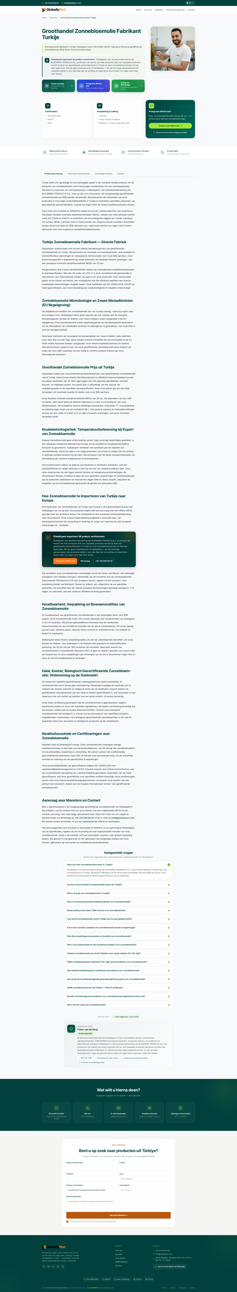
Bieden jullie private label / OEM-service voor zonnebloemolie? (96, 910)
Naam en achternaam (74, 1163)
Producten (53, 18)
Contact (191, 10)
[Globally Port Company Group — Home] (75, 1247)
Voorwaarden (182, 1288)
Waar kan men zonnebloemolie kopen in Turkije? (90, 864)
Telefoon (69, 1174)
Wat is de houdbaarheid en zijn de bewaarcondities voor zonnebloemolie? (102, 944)
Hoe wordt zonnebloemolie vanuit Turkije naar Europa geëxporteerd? (99, 919)
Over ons (148, 10)
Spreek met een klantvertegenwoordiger (171, 132)
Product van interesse (74, 1185)
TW (49, 1266)
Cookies (172, 1288)
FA (53, 1266)
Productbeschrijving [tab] (53, 173)
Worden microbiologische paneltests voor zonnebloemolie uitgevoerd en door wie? (106, 996)
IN (58, 1266)
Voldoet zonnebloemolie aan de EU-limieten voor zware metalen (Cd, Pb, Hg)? (103, 953)
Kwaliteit (192, 1288)
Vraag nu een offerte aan (169, 126)
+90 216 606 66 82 (104, 561)
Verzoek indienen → (118, 1215)
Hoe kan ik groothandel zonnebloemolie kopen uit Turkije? (94, 884)
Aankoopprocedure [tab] (103, 173)
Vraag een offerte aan (65, 561)
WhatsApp (85, 561)
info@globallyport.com (122, 818)
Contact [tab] (120, 173)
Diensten (159, 10)
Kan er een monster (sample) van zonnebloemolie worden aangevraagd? (101, 927)
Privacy (164, 1288)
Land (121, 1174)
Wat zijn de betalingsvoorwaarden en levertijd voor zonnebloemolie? (99, 936)
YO (63, 1266)
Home (138, 10)
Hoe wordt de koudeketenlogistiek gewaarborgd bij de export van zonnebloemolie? (106, 979)
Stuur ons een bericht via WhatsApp (171, 1266)
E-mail (121, 1163)
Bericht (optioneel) (73, 1196)
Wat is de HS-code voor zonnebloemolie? (86, 1005)
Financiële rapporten (175, 10)
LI (44, 1266)
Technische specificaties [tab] (79, 173)
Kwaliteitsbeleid (121, 1262)
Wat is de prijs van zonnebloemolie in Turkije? (88, 893)
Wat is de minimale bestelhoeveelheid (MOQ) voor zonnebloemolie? (99, 901)
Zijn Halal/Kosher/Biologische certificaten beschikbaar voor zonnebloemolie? (103, 970)
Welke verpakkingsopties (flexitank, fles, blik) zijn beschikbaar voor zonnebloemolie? (107, 962)
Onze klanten (120, 1258)
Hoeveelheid (124, 1185)
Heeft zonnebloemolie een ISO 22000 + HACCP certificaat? (95, 987)
